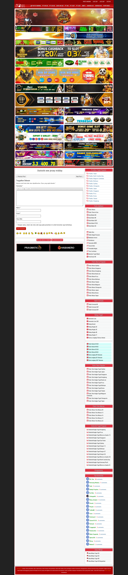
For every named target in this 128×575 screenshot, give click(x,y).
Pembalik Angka (92, 248)
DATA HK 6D (59, 5)
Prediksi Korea (92, 196)
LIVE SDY (95, 1)
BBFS (83, 5)
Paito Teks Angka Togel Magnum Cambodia (96, 394)
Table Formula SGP (93, 307)
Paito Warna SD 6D (93, 349)
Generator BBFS (92, 243)
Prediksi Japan (92, 188)
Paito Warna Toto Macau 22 (95, 421)
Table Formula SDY (93, 310)
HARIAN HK (98, 5)
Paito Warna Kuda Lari (94, 274)
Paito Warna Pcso (93, 276)
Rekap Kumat (91, 324)
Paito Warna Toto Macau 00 (95, 410)
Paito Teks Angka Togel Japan (96, 372)
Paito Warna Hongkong (94, 271)
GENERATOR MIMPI (58, 240)
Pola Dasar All (92, 256)
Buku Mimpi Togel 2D (93, 553)
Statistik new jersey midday (49, 170)
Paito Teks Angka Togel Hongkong (97, 377)
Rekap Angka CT (92, 335)
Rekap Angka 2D (92, 327)
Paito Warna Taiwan (93, 282)
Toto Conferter (92, 251)
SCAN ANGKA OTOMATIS (44, 240)
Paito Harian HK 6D (93, 346)
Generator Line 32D (93, 321)
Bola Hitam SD (92, 226)
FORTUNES (106, 5)
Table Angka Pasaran (94, 235)
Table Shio (91, 232)
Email (18, 213)
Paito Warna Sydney (93, 265)
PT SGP (72, 5)
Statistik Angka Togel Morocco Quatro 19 (99, 435)
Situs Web (19, 219)
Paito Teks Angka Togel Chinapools (97, 398)
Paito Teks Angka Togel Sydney (96, 369)
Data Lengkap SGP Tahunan (95, 360)
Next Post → (79, 176)
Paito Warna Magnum (94, 284)
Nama (18, 207)
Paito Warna (91, 209)
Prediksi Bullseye (93, 181)
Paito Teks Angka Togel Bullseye (97, 385)
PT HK (67, 5)
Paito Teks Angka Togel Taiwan (96, 391)
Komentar (19, 186)
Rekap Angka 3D (92, 329)
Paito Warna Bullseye (94, 279)
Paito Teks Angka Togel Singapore (97, 374)
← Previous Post (20, 176)
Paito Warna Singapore (94, 268)
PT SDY (78, 5)
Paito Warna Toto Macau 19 (95, 418)
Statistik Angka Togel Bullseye (96, 449)
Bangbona (19, 568)
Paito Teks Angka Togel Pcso (96, 382)
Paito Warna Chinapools (94, 287)
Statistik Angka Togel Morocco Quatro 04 (99, 457)
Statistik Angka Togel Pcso (95, 432)
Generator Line (92, 318)
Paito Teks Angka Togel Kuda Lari (97, 380)
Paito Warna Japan (93, 290)
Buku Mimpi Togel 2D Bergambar (96, 561)
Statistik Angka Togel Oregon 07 (97, 451)
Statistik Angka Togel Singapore (97, 438)
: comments (96, 479)
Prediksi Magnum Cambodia (96, 178)
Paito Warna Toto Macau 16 (95, 415)
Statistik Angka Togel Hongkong (97, 429)
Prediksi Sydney (93, 183)
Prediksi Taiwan (92, 198)
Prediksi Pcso (92, 193)
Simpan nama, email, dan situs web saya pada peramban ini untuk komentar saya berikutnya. (45, 225)
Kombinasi (91, 240)
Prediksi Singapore (93, 191)
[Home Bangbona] (20, 5)
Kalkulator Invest (92, 237)
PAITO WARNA (36, 5)
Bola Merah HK (92, 215)
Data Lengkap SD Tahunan (95, 357)
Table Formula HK (93, 304)
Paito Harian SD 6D (93, 344)
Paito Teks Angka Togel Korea (96, 388)
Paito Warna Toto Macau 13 (95, 412)
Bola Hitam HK (92, 218)
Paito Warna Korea (93, 293)
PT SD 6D (52, 5)
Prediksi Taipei (92, 173)
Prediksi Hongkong (93, 201)
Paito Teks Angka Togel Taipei (96, 401)
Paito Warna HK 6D (93, 352)
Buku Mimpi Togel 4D (93, 558)
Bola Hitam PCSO (93, 223)
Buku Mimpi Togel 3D (93, 556)
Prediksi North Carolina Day (96, 176)
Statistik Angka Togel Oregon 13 (97, 446)
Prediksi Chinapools (93, 186)
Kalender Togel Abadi (94, 254)
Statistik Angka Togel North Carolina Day (99, 459)
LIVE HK (109, 1)
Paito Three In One (93, 212)
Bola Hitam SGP (92, 220)
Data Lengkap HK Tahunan (95, 355)
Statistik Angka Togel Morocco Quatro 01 (99, 465)
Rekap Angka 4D (92, 332)
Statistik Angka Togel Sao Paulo (97, 440)
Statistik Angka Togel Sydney (96, 443)
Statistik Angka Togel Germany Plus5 (98, 462)
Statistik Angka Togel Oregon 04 (97, 454)
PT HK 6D (45, 5)
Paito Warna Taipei (93, 295)
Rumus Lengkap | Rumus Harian (96, 337)
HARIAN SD (90, 5)
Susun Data (91, 246)
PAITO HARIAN (87, 1)
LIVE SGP (102, 1)
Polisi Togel (108, 570)
